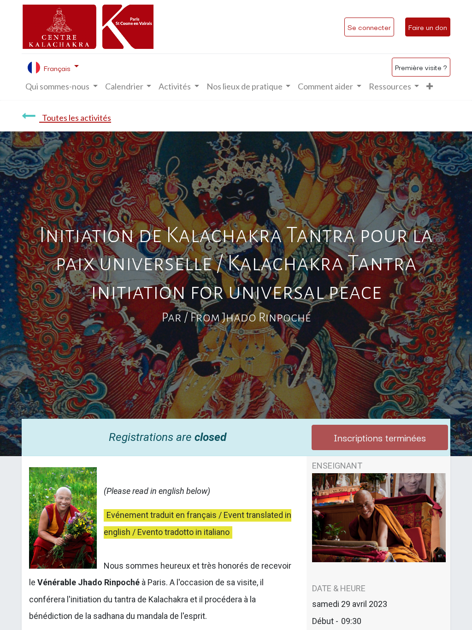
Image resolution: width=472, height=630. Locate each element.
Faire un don (427, 26)
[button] (430, 86)
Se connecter (369, 26)
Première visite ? (421, 66)
